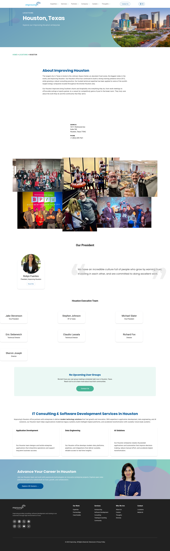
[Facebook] (29, 521)
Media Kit (140, 512)
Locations (140, 509)
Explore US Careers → (30, 486)
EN (143, 4)
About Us (119, 509)
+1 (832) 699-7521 (76, 138)
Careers (94, 4)
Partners (74, 4)
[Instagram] (15, 526)
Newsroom (92, 542)
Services (64, 4)
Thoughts (105, 4)
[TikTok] (29, 526)
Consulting (97, 515)
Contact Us (125, 4)
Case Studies (77, 515)
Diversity (118, 518)
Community (98, 520)
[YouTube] (24, 526)
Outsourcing (98, 509)
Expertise (53, 4)
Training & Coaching (100, 518)
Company (84, 4)
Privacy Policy (101, 542)
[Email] (15, 521)
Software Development (101, 512)
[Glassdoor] (19, 526)
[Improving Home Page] (19, 507)
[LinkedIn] (19, 521)
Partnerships (77, 512)
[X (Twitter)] (24, 521)
